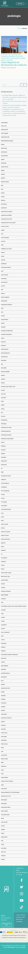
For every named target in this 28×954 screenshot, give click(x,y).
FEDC (2, 401)
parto (2, 680)
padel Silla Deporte (5, 673)
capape (2, 230)
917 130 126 (19, 874)
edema (2, 338)
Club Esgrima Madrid (6, 267)
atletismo (3, 178)
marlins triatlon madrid (6, 572)
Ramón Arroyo (4, 744)
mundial (3, 617)
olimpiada (3, 650)
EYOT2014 (3, 397)
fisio (2, 412)
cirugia (2, 256)
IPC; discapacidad (5, 490)
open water (3, 658)
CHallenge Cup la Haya (6, 248)
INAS (2, 472)
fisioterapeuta (11, 56)
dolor (2, 312)
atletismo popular (5, 181)
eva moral (3, 394)
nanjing (2, 621)
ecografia (3, 327)
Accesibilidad (19, 921)
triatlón (2, 833)
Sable (2, 762)
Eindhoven (3, 345)
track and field (4, 822)
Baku (2, 185)
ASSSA (2, 170)
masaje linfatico (4, 580)
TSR (2, 840)
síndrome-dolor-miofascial (7, 781)
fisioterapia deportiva (6, 431)
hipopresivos (4, 464)
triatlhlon (3, 829)
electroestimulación (5, 353)
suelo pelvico (4, 788)
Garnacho (3, 449)
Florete (2, 442)
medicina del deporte (6, 591)
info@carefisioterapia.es (21, 872)
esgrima (3, 375)
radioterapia (4, 740)
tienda (2, 818)
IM (1, 468)
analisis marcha (9, 58)
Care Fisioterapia (12, 54)
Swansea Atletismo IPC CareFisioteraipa (10, 792)
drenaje (3, 315)
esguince (3, 379)
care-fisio (3, 241)
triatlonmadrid (4, 837)
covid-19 (3, 286)
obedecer (3, 647)
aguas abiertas (4, 155)
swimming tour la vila (6, 796)
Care (19, 54)
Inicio (19, 28)
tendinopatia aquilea (5, 807)
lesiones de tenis (5, 535)
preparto (3, 710)
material (3, 583)
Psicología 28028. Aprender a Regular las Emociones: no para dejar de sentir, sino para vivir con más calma (15, 97)
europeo (3, 390)
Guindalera (3, 457)
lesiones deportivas (5, 539)
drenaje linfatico (4, 319)
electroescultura (4, 349)
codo (2, 271)
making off (3, 561)
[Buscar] (23, 85)
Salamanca (3, 766)
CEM (2, 245)
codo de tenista (4, 274)
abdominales (4, 148)
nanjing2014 (4, 624)
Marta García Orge (5, 576)
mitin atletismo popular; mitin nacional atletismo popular (13, 606)
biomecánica (19, 56)
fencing (2, 408)
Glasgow (3, 453)
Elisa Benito (3, 360)
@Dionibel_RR (4, 129)
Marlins (2, 569)
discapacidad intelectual (6, 304)
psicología (3, 729)
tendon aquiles (4, 811)
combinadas (4, 278)
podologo (22, 58)
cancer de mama (5, 226)
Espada (3, 382)
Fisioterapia (4, 56)
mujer (2, 613)
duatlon (2, 323)
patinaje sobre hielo (5, 688)
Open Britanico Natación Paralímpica (9, 654)
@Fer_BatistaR (4, 133)
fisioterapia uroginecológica (7, 438)
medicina (3, 587)
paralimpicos (4, 677)
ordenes (3, 662)
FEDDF (2, 405)
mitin (2, 602)
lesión (2, 520)
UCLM (2, 58)
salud (2, 773)
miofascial (3, 598)
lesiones (3, 528)
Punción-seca (4, 732)
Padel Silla (3, 669)
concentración (4, 282)
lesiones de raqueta (5, 531)
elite (2, 364)
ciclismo (3, 252)
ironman (3, 494)
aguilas (2, 159)
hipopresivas (4, 461)
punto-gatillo (4, 736)
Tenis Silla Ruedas (5, 814)
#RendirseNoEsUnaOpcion (7, 140)
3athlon (2, 144)
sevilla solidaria (4, 777)
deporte (3, 293)
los (1, 554)
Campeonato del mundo (6, 219)
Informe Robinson (5, 483)
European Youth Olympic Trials (8, 386)
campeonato (4, 207)
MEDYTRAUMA (4, 595)
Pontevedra (3, 703)
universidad (9, 60)
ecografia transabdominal (7, 330)
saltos (2, 770)
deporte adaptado (5, 297)
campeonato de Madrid (6, 215)
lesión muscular (4, 524)
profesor (3, 60)
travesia (3, 825)
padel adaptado (4, 665)
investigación (4, 487)
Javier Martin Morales (6, 509)
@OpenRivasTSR (5, 137)
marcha (3, 565)
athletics (3, 174)
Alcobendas (3, 163)
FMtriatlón (3, 446)
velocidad (3, 855)
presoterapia (4, 714)
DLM (2, 308)
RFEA (2, 747)
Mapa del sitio (19, 919)
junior (2, 513)
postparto (3, 706)
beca (2, 189)
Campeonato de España (6, 211)
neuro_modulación (5, 632)
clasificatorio (4, 263)
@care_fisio (4, 54)
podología (17, 58)
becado (2, 196)
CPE (2, 289)
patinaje (3, 684)
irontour (3, 498)
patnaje (2, 691)
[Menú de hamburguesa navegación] (25, 3)
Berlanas (3, 200)
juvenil (2, 516)
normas (3, 639)
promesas (3, 725)
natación (3, 628)
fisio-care (3, 416)
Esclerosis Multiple (5, 371)
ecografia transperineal (6, 334)
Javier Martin (4, 505)
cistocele (3, 260)
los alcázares (4, 557)
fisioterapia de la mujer (6, 427)
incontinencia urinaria (6, 475)
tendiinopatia (4, 799)
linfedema (3, 550)
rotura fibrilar (4, 755)
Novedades (3, 643)
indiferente (3, 479)
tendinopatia (4, 803)
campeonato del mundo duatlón (8, 222)
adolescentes (4, 152)
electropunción (4, 356)
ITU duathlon (4, 502)
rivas (2, 751)
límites (2, 546)
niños (2, 636)
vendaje (3, 859)
